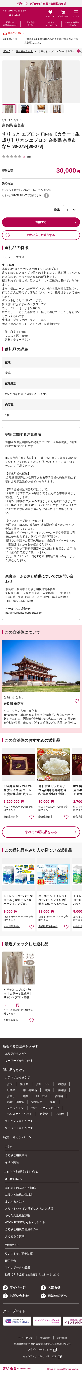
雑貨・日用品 (15, 1102)
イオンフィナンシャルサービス (40, 1356)
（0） (29, 156)
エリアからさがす (16, 1053)
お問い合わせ (19, 1295)
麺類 (25, 1096)
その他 (60, 1113)
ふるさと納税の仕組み (19, 1194)
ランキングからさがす (19, 1120)
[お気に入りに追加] (76, 700)
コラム (8, 1146)
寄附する (41, 222)
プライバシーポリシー (40, 1349)
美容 (53, 1102)
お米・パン (43, 1084)
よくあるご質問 (14, 1236)
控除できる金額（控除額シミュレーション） (33, 1274)
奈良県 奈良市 (13, 125)
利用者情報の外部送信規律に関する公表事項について (42, 1343)
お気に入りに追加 (76, 700)
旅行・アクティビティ (45, 1108)
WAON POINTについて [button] (46, 195)
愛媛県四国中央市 (48, 926)
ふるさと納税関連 (16, 1155)
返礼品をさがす (31, 23)
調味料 (59, 1096)
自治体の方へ (57, 1295)
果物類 (62, 1084)
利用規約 (62, 1338)
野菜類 (11, 1090)
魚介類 (24, 1084)
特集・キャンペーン (51, 23)
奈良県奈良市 (11, 816)
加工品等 (41, 1096)
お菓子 (11, 1096)
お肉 (10, 1084)
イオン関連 (12, 1162)
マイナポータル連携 (17, 1267)
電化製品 (36, 1102)
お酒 (47, 1090)
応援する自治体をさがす (10, 23)
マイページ (18, 1287)
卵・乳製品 (30, 1090)
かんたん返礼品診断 (17, 1215)
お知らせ (54, 1287)
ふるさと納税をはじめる (72, 23)
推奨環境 (45, 1338)
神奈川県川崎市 (12, 926)
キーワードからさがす (19, 1060)
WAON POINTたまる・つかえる (25, 1222)
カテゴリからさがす (17, 1077)
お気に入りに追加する (41, 235)
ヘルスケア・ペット (19, 1113)
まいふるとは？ (14, 1201)
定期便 (44, 1113)
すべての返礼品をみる (41, 832)
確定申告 (10, 1260)
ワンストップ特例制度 (19, 1253)
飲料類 (62, 1090)
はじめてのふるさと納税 (20, 1187)
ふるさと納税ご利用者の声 (21, 1229)
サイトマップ (25, 1338)
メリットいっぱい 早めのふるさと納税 (29, 1208)
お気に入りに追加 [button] (31, 816)
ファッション (15, 1108)
